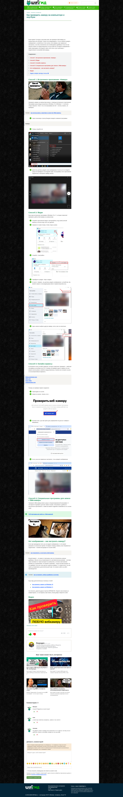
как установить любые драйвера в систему (46, 575)
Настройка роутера (32, 8)
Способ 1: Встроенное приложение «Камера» (43, 58)
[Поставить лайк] (30, 634)
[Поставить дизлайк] (35, 634)
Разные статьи (91, 8)
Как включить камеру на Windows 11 (42, 587)
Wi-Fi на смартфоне (58, 8)
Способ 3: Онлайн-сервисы (38, 63)
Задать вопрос (73, 2)
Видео (32, 71)
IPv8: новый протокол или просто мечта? (60, 668)
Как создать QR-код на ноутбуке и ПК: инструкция (37, 668)
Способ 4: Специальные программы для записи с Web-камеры (48, 65)
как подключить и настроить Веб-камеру (42, 553)
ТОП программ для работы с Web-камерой (41, 514)
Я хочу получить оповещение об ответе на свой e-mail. (42, 771)
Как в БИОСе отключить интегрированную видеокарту (59, 689)
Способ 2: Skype (34, 60)
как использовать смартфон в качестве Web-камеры (46, 113)
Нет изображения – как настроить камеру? (42, 68)
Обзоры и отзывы (81, 8)
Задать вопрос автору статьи (38, 73)
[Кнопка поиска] (95, 3)
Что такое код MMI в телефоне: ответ (36, 689)
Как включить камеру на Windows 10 (42, 584)
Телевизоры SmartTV (70, 8)
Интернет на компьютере (45, 8)
